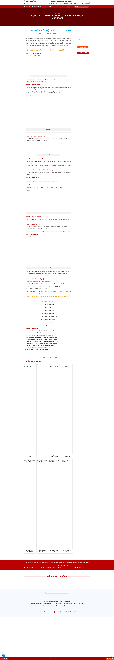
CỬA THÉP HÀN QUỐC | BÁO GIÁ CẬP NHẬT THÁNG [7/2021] (41, 335)
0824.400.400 (4, 658)
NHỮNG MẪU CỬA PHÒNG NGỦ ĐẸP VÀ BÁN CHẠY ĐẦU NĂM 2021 (42, 339)
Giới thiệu (34, 6)
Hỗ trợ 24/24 (110, 658)
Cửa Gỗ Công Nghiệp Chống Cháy (45, 357)
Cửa (26, 38)
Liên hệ (62, 6)
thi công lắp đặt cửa (39, 40)
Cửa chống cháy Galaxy (34, 357)
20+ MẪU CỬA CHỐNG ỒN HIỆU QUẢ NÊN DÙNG (38, 349)
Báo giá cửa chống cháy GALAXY (49, 355)
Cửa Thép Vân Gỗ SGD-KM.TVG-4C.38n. (54, 456)
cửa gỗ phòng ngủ (65, 357)
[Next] (91, 582)
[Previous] (23, 582)
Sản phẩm (39, 6)
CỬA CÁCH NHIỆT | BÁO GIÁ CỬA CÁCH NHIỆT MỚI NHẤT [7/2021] (42, 337)
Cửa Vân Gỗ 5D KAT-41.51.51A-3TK (30, 551)
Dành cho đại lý (81, 567)
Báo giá (45, 6)
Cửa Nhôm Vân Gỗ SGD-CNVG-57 (30, 456)
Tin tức (57, 6)
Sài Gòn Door (50, 325)
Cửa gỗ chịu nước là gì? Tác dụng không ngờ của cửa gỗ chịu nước (42, 341)
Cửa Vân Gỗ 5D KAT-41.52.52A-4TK (67, 456)
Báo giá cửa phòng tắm (59, 355)
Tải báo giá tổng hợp (48, 567)
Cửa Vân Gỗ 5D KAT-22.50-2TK (67, 551)
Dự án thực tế (51, 6)
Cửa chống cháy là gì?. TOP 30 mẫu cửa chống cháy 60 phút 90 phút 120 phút (45, 343)
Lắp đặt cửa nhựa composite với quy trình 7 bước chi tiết (40, 345)
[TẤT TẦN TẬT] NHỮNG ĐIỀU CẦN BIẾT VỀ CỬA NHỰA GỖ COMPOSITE (43, 331)
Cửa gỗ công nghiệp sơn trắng (56, 357)
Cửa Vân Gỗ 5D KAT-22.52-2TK (54, 551)
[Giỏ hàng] (68, 7)
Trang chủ (28, 6)
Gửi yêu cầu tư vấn (31, 567)
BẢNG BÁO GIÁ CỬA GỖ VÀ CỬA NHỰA (36, 333)
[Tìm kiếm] (88, 6)
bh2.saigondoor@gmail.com (50, 316)
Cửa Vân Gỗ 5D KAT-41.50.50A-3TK (42, 551)
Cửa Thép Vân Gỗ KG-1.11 (42, 456)
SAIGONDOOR (56, 286)
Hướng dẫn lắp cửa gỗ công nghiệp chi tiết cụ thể (38, 347)
